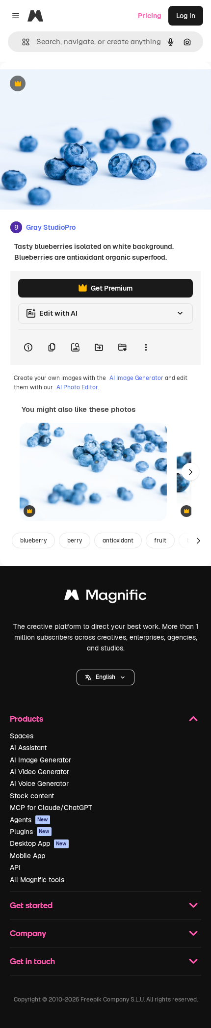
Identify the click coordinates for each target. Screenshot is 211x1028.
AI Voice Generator (39, 783)
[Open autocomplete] (21, 42)
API (15, 867)
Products (26, 718)
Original (63, 84)
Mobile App (27, 855)
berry (74, 540)
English (105, 677)
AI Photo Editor (77, 387)
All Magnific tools (37, 879)
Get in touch (32, 961)
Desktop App (38, 843)
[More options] (146, 347)
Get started (31, 905)
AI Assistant (28, 747)
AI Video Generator (39, 771)
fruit (160, 540)
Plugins (30, 831)
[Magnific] (105, 597)
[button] (105, 677)
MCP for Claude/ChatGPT (51, 807)
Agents (29, 819)
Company (28, 933)
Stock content (32, 795)
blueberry (33, 540)
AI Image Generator (136, 378)
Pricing (149, 15)
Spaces (21, 735)
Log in (185, 15)
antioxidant (118, 540)
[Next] (190, 472)
